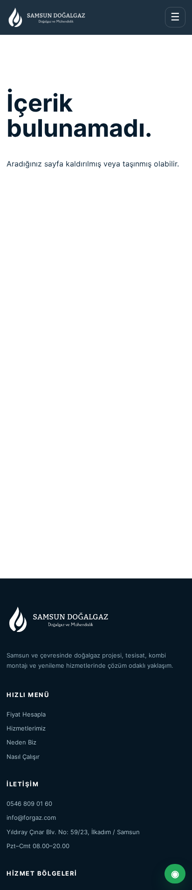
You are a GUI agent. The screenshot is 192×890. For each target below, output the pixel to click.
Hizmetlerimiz (26, 728)
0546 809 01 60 (29, 803)
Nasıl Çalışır (23, 756)
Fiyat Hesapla (26, 714)
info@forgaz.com (31, 817)
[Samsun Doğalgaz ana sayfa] (46, 17)
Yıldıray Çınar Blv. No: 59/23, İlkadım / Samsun (73, 832)
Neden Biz (21, 742)
